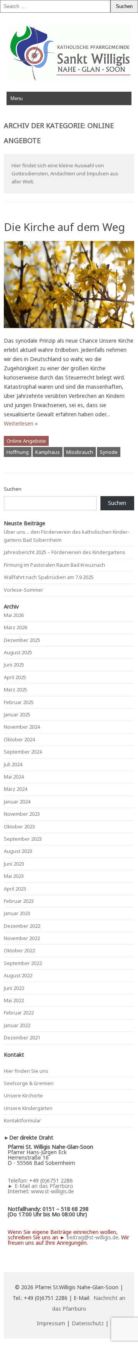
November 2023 (22, 813)
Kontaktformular (22, 1120)
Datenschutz (88, 1323)
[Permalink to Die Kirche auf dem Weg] (69, 331)
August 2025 (18, 652)
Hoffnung (18, 452)
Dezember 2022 (22, 925)
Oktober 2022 (19, 950)
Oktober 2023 (19, 826)
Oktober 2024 (19, 739)
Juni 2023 (14, 863)
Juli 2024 (13, 764)
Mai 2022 (14, 1000)
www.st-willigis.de (52, 1191)
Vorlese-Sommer (23, 589)
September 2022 (23, 963)
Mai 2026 (14, 615)
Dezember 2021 (22, 1037)
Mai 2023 (14, 876)
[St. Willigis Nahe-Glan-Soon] (69, 79)
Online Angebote (26, 440)
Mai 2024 (14, 776)
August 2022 (18, 975)
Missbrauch (79, 452)
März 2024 (15, 788)
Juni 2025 (14, 664)
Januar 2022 (17, 1025)
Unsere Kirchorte (23, 1095)
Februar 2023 (19, 900)
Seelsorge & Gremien (29, 1083)
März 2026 (15, 627)
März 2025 (15, 689)
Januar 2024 (17, 801)
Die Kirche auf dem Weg (64, 226)
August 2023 (18, 851)
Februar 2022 (19, 1012)
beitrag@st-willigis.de (92, 1237)
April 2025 (15, 677)
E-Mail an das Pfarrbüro (44, 1185)
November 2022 (22, 938)
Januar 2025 (17, 714)
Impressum (51, 1323)
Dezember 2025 (22, 640)
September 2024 (23, 751)
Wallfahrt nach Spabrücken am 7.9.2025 (49, 577)
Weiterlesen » (21, 423)
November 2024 (22, 726)
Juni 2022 (14, 988)
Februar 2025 (19, 702)
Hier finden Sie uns (26, 1070)
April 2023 (15, 888)
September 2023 (23, 838)
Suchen (12, 488)
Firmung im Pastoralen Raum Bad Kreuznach (54, 564)
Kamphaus (47, 452)
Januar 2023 (17, 913)
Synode (109, 452)
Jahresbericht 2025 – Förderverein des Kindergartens (64, 552)
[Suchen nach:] (55, 6)
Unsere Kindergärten (28, 1108)
